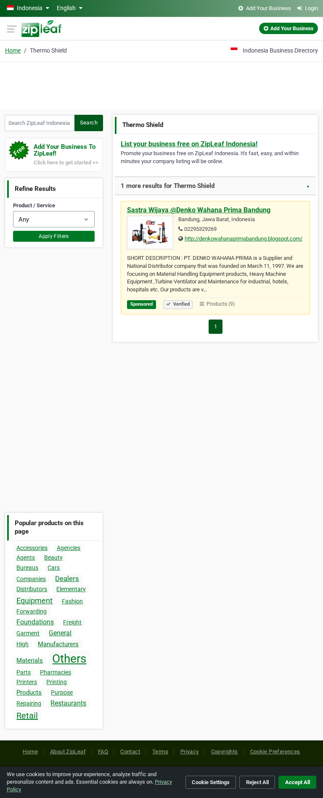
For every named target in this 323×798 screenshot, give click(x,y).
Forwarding (31, 611)
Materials (29, 660)
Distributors (31, 589)
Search (89, 122)
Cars (54, 567)
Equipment (34, 600)
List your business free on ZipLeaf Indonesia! (189, 144)
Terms (160, 751)
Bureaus (27, 567)
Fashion (72, 601)
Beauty (53, 557)
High (22, 644)
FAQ (103, 751)
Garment (28, 633)
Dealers (67, 578)
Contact (130, 751)
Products (29, 692)
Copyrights (224, 751)
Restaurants (68, 703)
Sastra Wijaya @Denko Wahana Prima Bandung (198, 210)
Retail (27, 716)
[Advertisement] (161, 84)
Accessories (32, 547)
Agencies (68, 547)
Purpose (62, 692)
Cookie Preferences (275, 751)
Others (69, 659)
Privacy (189, 751)
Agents (25, 557)
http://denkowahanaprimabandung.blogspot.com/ (243, 238)
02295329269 (200, 229)
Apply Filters (54, 236)
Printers (26, 682)
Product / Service (34, 205)
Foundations (35, 622)
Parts (23, 672)
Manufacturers (58, 644)
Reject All (257, 782)
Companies (31, 579)
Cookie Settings (211, 782)
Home (13, 50)
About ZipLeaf (68, 751)
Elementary (71, 589)
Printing (56, 682)
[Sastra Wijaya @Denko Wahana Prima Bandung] (152, 234)
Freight (72, 622)
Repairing (28, 703)
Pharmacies (55, 672)
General (60, 633)
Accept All (297, 782)
